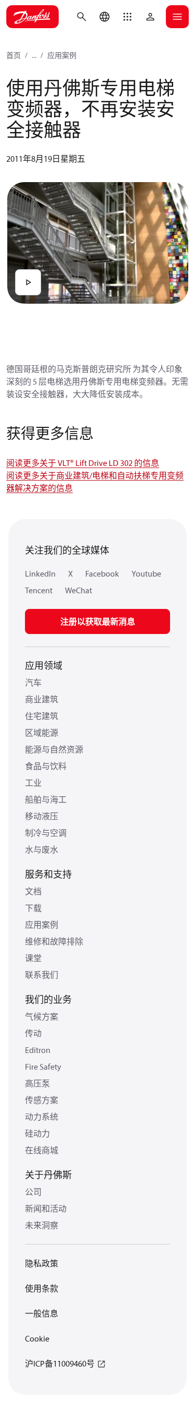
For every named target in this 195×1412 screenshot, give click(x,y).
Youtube (146, 573)
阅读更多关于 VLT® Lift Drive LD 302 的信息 (82, 463)
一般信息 (41, 1313)
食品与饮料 (46, 766)
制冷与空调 (46, 833)
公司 (33, 1192)
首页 (13, 55)
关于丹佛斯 (48, 1175)
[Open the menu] (177, 16)
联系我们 (41, 975)
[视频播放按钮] (28, 282)
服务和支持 (48, 874)
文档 (33, 891)
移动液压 (41, 816)
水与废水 (41, 849)
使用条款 (41, 1288)
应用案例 (61, 55)
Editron (37, 1050)
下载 (33, 908)
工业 (33, 782)
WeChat (78, 590)
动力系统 (41, 1116)
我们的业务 (48, 1000)
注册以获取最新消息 (97, 621)
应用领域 (43, 666)
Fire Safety (43, 1066)
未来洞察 (41, 1225)
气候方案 (41, 1016)
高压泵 (37, 1083)
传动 (33, 1033)
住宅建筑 (41, 716)
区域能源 (41, 732)
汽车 (33, 682)
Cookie (37, 1338)
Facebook (102, 573)
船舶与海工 (46, 799)
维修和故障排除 (54, 941)
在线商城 (41, 1150)
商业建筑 (41, 699)
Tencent (39, 590)
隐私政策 (41, 1263)
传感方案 (41, 1100)
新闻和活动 (46, 1208)
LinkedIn (40, 573)
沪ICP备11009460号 (60, 1363)
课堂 (33, 958)
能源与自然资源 (54, 749)
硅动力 (37, 1133)
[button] (127, 16)
